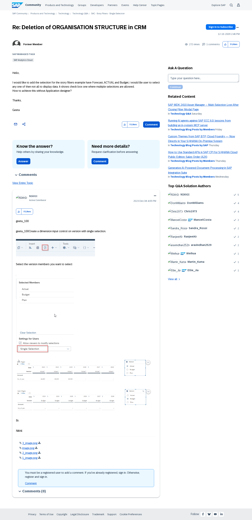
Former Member (33, 44)
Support (112, 514)
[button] (225, 44)
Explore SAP (219, 5)
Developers (97, 5)
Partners (112, 5)
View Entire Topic (22, 183)
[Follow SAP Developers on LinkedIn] (221, 514)
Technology (63, 14)
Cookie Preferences (131, 514)
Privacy (32, 514)
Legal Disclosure (79, 514)
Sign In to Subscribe (221, 27)
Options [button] (237, 27)
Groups (82, 5)
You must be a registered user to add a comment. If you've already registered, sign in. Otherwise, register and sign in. (82, 474)
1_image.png (29, 457)
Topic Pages (157, 5)
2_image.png (29, 452)
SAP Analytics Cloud (23, 60)
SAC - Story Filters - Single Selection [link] (108, 14)
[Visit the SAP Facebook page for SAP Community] (203, 514)
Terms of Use (46, 514)
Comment (151, 124)
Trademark (98, 514)
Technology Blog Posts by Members (192, 129)
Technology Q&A (80, 14)
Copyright (62, 514)
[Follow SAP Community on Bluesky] (209, 514)
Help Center (140, 5)
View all (172, 279)
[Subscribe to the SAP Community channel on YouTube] (215, 514)
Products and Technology (59, 5)
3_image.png (29, 443)
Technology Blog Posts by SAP (189, 145)
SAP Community (19, 14)
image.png (28, 448)
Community (33, 4)
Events (125, 5)
